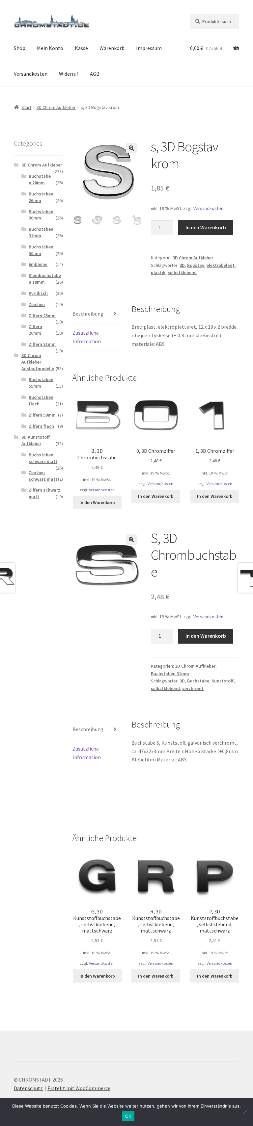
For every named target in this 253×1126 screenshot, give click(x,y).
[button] (131, 148)
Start (26, 107)
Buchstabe (198, 681)
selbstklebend (182, 272)
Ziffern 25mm (42, 316)
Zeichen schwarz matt (43, 476)
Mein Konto (50, 48)
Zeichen (37, 304)
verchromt (193, 688)
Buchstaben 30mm (41, 215)
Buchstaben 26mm (41, 197)
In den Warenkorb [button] (97, 502)
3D (182, 265)
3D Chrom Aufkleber (56, 107)
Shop (19, 48)
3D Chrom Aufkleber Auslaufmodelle (37, 361)
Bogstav (195, 265)
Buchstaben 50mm (41, 250)
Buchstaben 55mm (41, 382)
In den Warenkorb (205, 227)
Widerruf (68, 73)
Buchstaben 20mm (40, 179)
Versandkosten (30, 73)
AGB (94, 73)
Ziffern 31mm (42, 344)
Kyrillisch (38, 293)
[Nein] (244, 1112)
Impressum (149, 48)
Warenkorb (112, 48)
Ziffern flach (41, 426)
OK (128, 1116)
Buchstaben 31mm (170, 674)
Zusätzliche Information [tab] (86, 337)
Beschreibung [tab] (87, 313)
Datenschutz (28, 1088)
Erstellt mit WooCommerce (78, 1088)
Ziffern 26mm (35, 329)
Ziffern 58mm (42, 415)
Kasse (81, 48)
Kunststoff (222, 681)
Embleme (38, 264)
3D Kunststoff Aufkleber (35, 440)
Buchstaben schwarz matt (43, 458)
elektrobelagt (221, 265)
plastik (158, 272)
